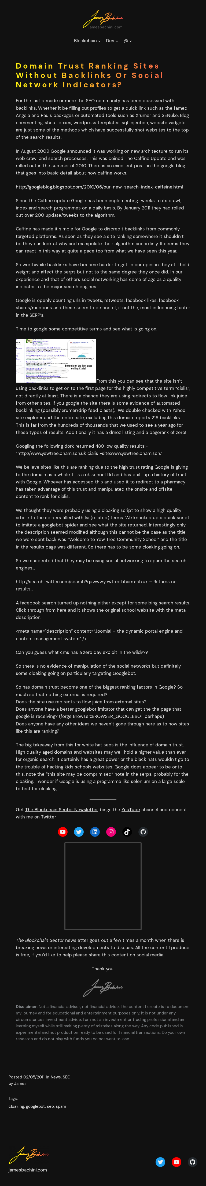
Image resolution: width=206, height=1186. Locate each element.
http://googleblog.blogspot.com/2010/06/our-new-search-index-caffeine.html (99, 187)
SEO (67, 1077)
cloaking (16, 1106)
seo (50, 1106)
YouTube (131, 810)
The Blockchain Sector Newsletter (61, 810)
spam (61, 1106)
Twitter (48, 817)
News (56, 1077)
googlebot (35, 1106)
